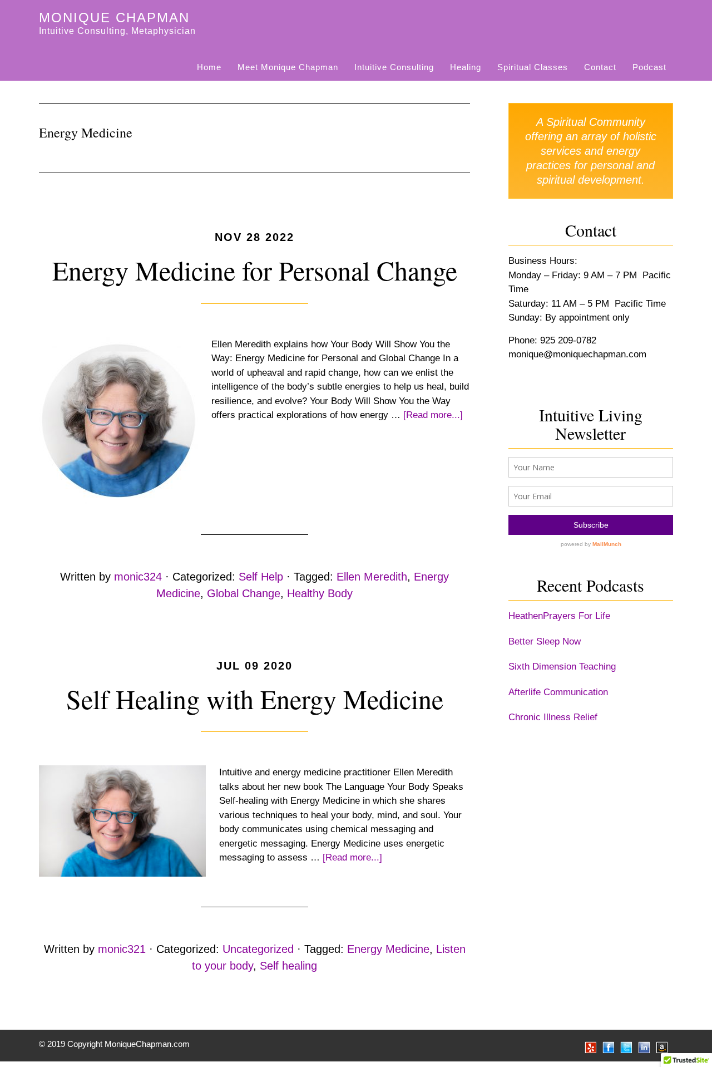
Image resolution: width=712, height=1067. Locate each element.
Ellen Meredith (372, 577)
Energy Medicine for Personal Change (254, 270)
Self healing (288, 966)
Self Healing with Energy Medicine (254, 698)
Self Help (261, 577)
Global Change (243, 593)
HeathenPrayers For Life (559, 616)
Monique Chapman (114, 17)
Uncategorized (258, 949)
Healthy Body (320, 593)
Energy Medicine (388, 949)
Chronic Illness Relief (552, 717)
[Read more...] (433, 415)
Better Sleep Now (544, 641)
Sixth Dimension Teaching (562, 666)
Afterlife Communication (558, 692)
